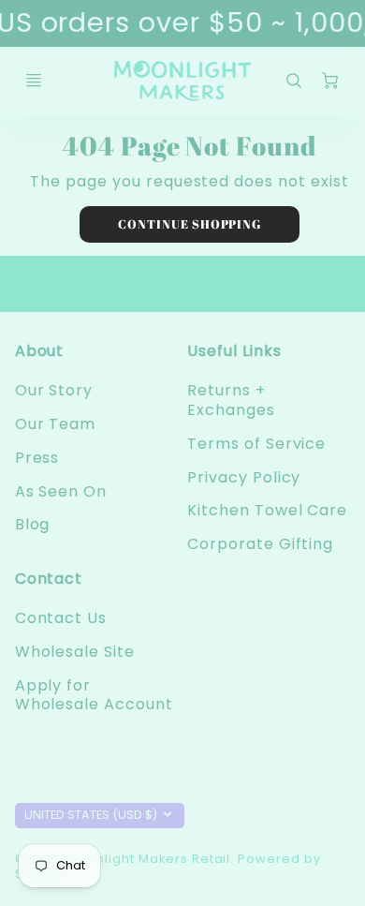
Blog (33, 524)
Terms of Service (256, 443)
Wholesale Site (75, 651)
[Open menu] (33, 80)
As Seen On (61, 491)
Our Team (55, 424)
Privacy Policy (243, 477)
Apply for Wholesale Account (94, 695)
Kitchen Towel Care (267, 510)
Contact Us (61, 618)
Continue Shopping (189, 223)
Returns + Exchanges (231, 400)
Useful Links (234, 351)
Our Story (54, 390)
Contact (49, 578)
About (40, 351)
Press (37, 457)
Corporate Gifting (260, 544)
